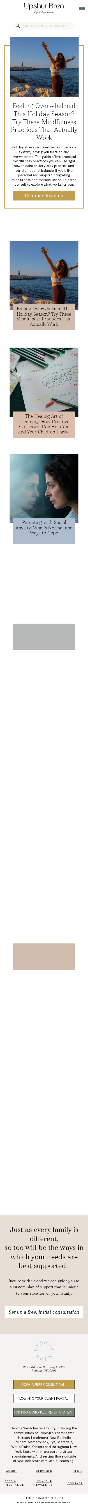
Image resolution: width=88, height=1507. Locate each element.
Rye (53, 1442)
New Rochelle (60, 1438)
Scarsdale (64, 1442)
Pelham (20, 1442)
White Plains (20, 1447)
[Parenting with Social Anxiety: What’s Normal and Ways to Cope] (44, 488)
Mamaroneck (38, 1442)
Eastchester (64, 1433)
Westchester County (39, 1428)
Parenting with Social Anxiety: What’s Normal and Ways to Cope (44, 528)
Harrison (23, 1438)
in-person (47, 1451)
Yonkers (38, 1447)
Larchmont (40, 1438)
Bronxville (46, 1433)
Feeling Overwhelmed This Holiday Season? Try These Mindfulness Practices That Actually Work (44, 122)
